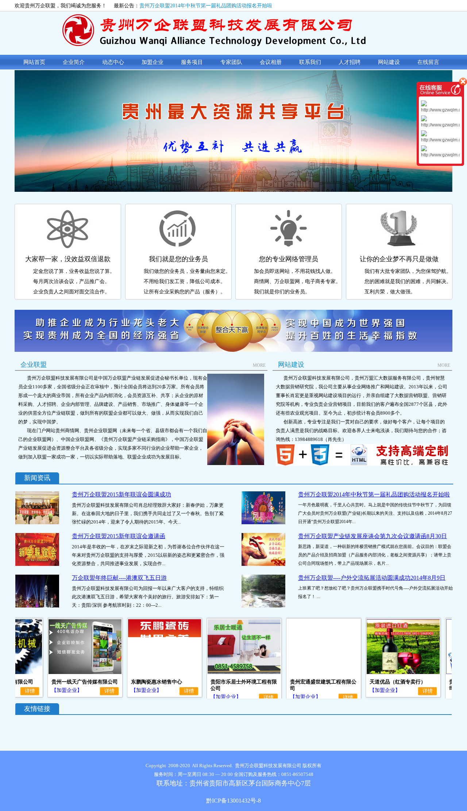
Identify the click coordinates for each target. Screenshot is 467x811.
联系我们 (310, 62)
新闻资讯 (37, 477)
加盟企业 (152, 62)
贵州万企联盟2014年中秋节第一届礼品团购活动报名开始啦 (205, 5)
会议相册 (271, 62)
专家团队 (231, 62)
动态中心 (113, 62)
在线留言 (428, 62)
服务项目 (192, 62)
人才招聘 (349, 62)
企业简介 (74, 62)
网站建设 (389, 62)
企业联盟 (33, 364)
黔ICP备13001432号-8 (233, 800)
